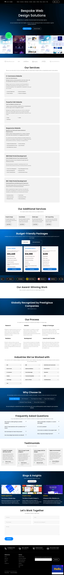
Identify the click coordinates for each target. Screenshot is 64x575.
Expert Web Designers (49, 398)
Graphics (20, 563)
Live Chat (56, 1)
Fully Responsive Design (36, 398)
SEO (19, 566)
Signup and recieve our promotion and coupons (43, 557)
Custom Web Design (14, 398)
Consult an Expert (37, 28)
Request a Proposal (27, 28)
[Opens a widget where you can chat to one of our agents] (57, 570)
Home (6, 556)
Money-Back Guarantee (39, 402)
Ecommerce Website (22, 558)
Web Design (25, 242)
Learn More (9, 224)
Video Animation (22, 561)
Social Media (21, 565)
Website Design (21, 556)
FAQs (5, 561)
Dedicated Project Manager (25, 402)
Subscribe (56, 559)
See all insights (32, 481)
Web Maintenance (36, 242)
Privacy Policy (7, 572)
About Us (6, 558)
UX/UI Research (24, 398)
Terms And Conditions (13, 572)
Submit (9, 538)
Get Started (14, 269)
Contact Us (7, 563)
